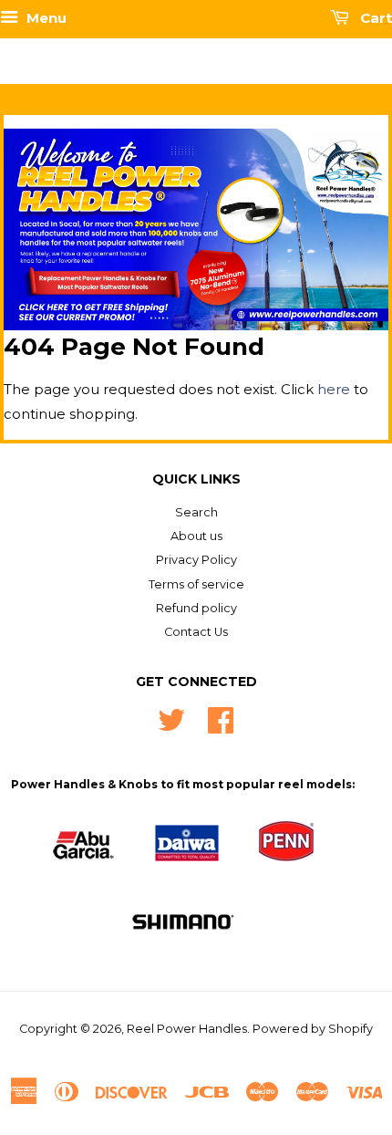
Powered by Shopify (313, 1029)
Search (196, 512)
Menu (45, 17)
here (333, 389)
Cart (374, 17)
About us (196, 536)
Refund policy (196, 608)
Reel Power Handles (187, 1029)
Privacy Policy (196, 560)
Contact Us (196, 632)
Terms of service (196, 584)
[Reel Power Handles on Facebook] (220, 717)
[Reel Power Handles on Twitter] (171, 717)
